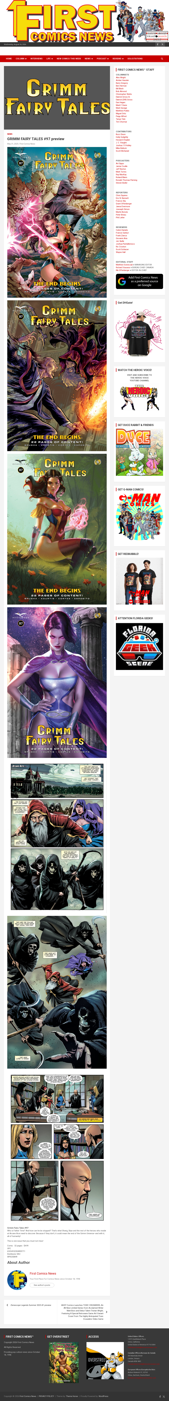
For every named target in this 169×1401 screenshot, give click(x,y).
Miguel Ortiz (121, 113)
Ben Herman (121, 86)
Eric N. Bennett (122, 198)
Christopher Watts (124, 94)
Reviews (117, 58)
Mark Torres (121, 172)
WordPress (103, 1396)
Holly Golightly (122, 137)
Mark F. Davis (121, 105)
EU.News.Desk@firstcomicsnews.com (142, 1378)
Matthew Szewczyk (124, 265)
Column (20, 58)
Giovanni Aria (121, 238)
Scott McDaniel (122, 151)
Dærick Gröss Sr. (123, 97)
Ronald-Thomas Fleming (126, 180)
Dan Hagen (120, 102)
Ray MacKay (121, 174)
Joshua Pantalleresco (125, 244)
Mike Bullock (121, 148)
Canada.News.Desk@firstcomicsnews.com (144, 1364)
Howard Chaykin (123, 140)
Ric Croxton (121, 246)
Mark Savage (121, 108)
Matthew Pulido (122, 111)
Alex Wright (121, 77)
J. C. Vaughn (121, 142)
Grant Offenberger (124, 203)
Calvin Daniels (122, 230)
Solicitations (135, 58)
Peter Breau (121, 215)
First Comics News (27, 144)
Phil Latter (120, 217)
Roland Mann (121, 177)
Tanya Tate (120, 119)
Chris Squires (121, 195)
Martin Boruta (122, 212)
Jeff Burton (121, 169)
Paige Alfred (121, 116)
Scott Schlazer (122, 249)
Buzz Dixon (121, 134)
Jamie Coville (121, 166)
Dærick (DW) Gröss (124, 99)
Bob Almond (121, 91)
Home (9, 58)
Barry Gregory (122, 83)
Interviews (36, 58)
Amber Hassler (122, 80)
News (88, 58)
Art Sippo (120, 163)
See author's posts (42, 1285)
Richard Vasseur (123, 267)
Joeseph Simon (123, 209)
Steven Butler (121, 183)
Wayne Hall (120, 252)
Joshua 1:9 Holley (123, 145)
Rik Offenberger (123, 270)
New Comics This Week (69, 58)
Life (48, 58)
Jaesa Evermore (123, 206)
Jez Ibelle (120, 241)
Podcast (101, 58)
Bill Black (119, 88)
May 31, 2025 (12, 144)
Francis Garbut (122, 233)
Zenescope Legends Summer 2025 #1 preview (31, 1305)
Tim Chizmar (121, 122)
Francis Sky (121, 201)
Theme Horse (72, 1396)
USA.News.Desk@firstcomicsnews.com (142, 1347)
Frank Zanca (121, 235)
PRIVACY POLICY (46, 1396)
